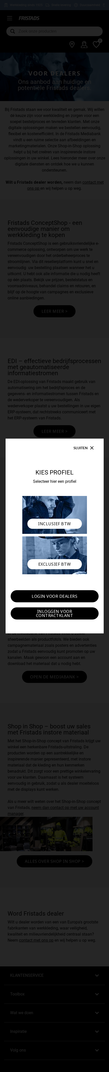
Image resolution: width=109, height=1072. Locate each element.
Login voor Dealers (54, 596)
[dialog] (54, 536)
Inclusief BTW (54, 524)
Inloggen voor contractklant (54, 613)
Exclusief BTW (54, 564)
